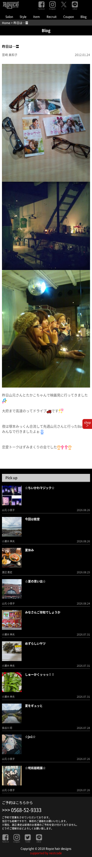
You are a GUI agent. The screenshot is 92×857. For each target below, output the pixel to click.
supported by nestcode (46, 853)
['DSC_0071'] (46, 122)
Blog (83, 16)
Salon (9, 16)
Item (36, 16)
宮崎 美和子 (9, 54)
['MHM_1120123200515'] (46, 225)
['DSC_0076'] (46, 328)
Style (23, 16)
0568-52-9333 (26, 810)
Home (6, 22)
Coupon (68, 16)
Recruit (52, 16)
